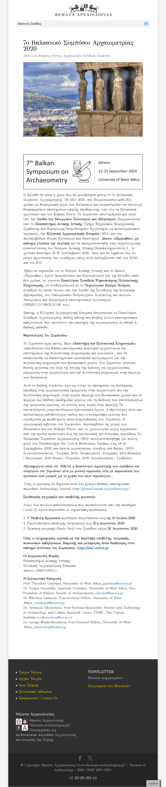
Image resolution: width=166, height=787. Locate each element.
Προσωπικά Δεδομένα (35, 692)
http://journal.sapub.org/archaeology (100, 489)
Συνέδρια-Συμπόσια (96, 56)
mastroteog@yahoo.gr (50, 627)
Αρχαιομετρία (72, 56)
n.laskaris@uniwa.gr (49, 603)
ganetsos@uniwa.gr (117, 583)
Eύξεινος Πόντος (49, 56)
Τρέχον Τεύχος (30, 672)
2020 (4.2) (30, 56)
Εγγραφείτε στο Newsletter (109, 686)
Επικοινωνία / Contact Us (38, 698)
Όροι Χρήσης (28, 685)
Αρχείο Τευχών (30, 679)
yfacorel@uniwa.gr (109, 593)
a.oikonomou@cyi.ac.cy (54, 617)
